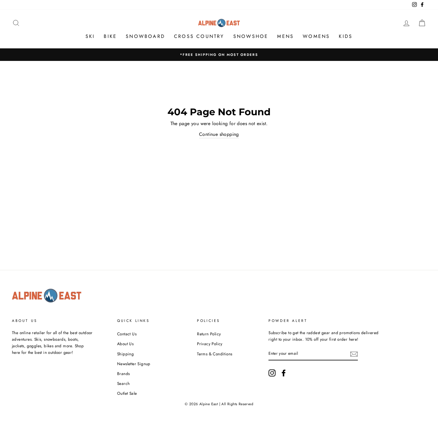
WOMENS (316, 36)
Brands (123, 374)
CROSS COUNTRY (199, 36)
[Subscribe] (354, 354)
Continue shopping (219, 134)
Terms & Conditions (214, 354)
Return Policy (209, 334)
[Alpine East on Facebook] (283, 373)
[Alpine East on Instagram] (272, 373)
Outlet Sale (127, 393)
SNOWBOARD (145, 36)
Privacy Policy (210, 344)
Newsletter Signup (133, 364)
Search (123, 383)
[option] (219, 54)
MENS (285, 36)
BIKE (110, 36)
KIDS (345, 36)
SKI (90, 36)
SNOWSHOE (250, 36)
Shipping (125, 354)
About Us (125, 344)
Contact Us (126, 334)
